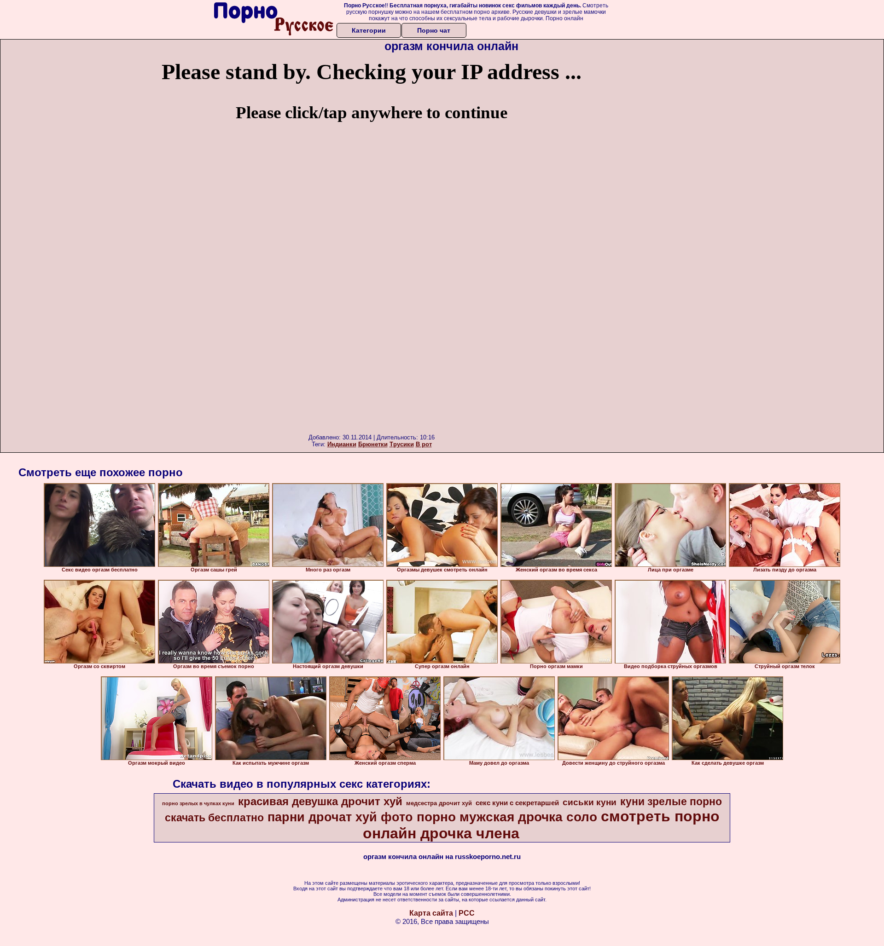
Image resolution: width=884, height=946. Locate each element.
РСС (467, 913)
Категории (369, 30)
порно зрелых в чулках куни (198, 803)
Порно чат (433, 30)
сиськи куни (589, 802)
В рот (424, 444)
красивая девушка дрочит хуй (320, 801)
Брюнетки (373, 444)
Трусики (402, 444)
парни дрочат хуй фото (340, 817)
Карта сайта (431, 913)
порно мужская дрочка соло (507, 817)
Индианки (341, 444)
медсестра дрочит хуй (439, 803)
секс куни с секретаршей (517, 803)
